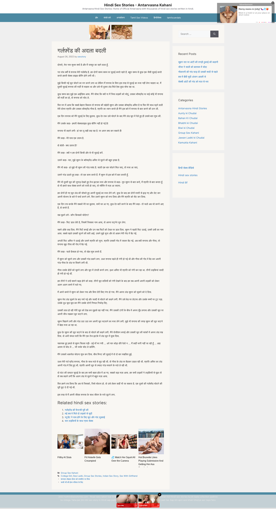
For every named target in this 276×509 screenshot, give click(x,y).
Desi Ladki (78, 476)
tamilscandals (174, 17)
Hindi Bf (182, 182)
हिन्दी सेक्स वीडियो (186, 167)
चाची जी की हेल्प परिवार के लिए (72, 482)
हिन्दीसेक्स (157, 17)
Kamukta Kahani (187, 142)
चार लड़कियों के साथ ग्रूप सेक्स (79, 420)
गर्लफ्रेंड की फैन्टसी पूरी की (76, 410)
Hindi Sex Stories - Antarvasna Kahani (138, 5)
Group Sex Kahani (69, 473)
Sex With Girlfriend (128, 476)
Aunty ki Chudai (187, 113)
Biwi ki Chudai (186, 127)
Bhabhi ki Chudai (188, 123)
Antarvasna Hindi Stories (192, 108)
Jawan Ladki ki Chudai (191, 137)
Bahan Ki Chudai (188, 118)
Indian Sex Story (110, 476)
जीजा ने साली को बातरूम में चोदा (192, 67)
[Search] (214, 34)
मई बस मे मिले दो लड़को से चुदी (78, 413)
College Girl (66, 476)
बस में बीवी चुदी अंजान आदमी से (192, 76)
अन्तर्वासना (121, 17)
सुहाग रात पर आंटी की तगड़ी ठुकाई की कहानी (198, 62)
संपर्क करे (107, 17)
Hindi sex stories (188, 175)
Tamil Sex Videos (139, 17)
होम (96, 17)
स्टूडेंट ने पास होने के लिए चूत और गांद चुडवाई (85, 417)
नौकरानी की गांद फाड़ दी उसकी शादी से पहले (198, 71)
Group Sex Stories (93, 476)
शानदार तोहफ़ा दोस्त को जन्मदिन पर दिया (75, 479)
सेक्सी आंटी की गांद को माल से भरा (193, 81)
